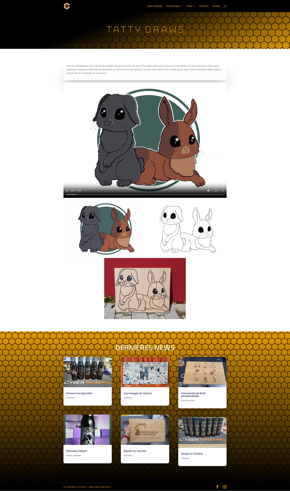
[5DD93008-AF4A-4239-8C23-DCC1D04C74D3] (186, 257)
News (189, 6)
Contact (216, 6)
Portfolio (203, 6)
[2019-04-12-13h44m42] (145, 319)
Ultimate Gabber (76, 450)
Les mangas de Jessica (138, 393)
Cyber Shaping (154, 6)
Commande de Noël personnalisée (193, 394)
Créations (70, 398)
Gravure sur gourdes (79, 393)
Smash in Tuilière (192, 453)
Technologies (173, 6)
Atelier (69, 455)
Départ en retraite (135, 450)
